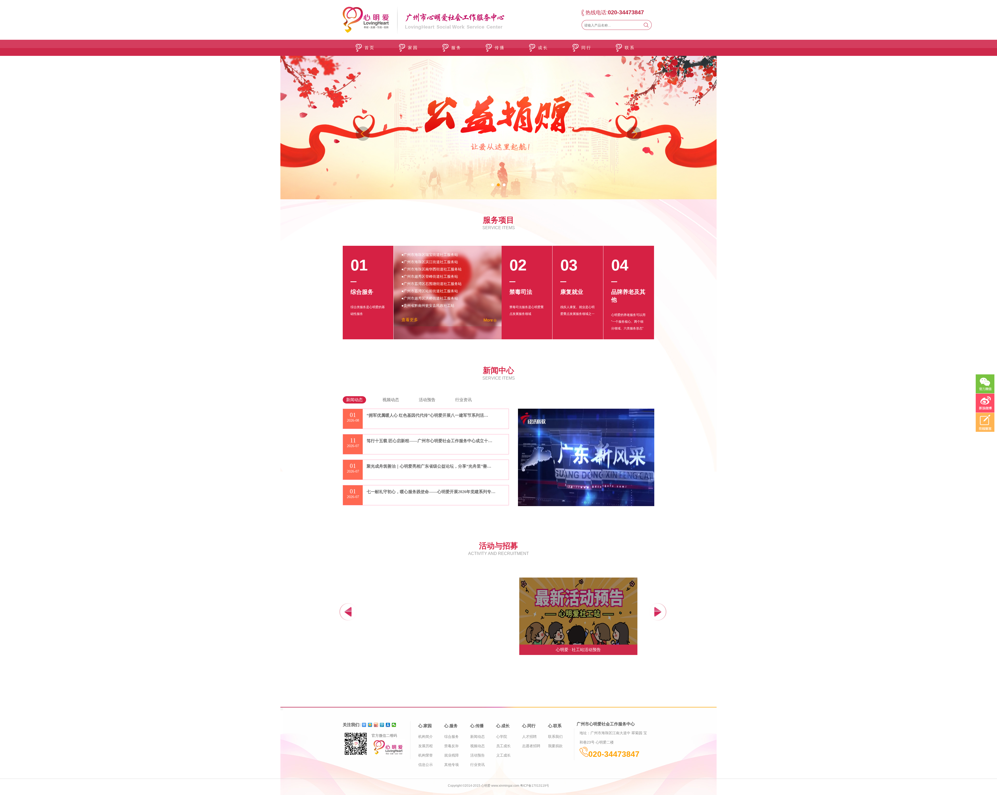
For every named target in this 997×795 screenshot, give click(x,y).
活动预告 (477, 755)
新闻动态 (477, 736)
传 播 (499, 47)
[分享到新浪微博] (376, 725)
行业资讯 (477, 765)
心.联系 (555, 726)
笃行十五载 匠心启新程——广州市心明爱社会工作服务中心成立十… (429, 441)
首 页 (369, 47)
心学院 (501, 736)
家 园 (412, 47)
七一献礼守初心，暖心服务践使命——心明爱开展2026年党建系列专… (431, 491)
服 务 (456, 47)
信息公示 (425, 765)
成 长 (542, 47)
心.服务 (451, 726)
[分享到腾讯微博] (382, 725)
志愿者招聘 (531, 746)
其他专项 (451, 765)
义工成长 (503, 755)
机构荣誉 (425, 755)
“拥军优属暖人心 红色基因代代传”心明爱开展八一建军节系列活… (427, 415)
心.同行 (529, 726)
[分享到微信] (394, 725)
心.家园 (425, 726)
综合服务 (451, 736)
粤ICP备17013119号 (534, 785)
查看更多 (409, 319)
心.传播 (477, 726)
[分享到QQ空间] (370, 725)
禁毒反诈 (451, 746)
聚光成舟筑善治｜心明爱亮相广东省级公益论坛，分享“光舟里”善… (429, 466)
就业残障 (451, 755)
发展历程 (425, 746)
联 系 (629, 47)
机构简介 (425, 736)
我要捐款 (555, 746)
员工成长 (503, 746)
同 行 (586, 47)
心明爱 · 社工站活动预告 (578, 649)
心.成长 (503, 726)
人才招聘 (529, 736)
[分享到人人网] (388, 725)
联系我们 (555, 736)
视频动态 (477, 746)
